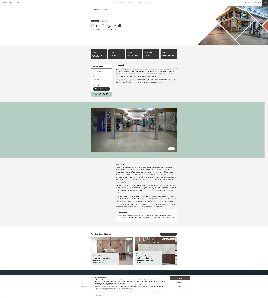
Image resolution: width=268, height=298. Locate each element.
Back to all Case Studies (100, 9)
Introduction (96, 74)
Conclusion (96, 79)
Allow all (180, 278)
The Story (96, 77)
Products (115, 2)
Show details (98, 295)
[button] (172, 148)
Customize (179, 282)
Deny (180, 286)
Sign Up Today (101, 88)
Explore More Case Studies (168, 234)
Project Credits (97, 71)
